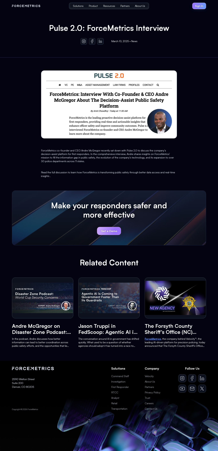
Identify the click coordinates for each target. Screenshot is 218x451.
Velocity (149, 376)
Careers (149, 403)
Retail (114, 403)
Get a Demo (109, 231)
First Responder (120, 387)
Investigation (118, 381)
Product (93, 6)
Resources (109, 6)
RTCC (114, 392)
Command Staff (120, 376)
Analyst (115, 397)
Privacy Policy (152, 392)
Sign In (199, 6)
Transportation (119, 408)
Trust (147, 397)
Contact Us (151, 408)
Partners (125, 6)
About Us (140, 6)
